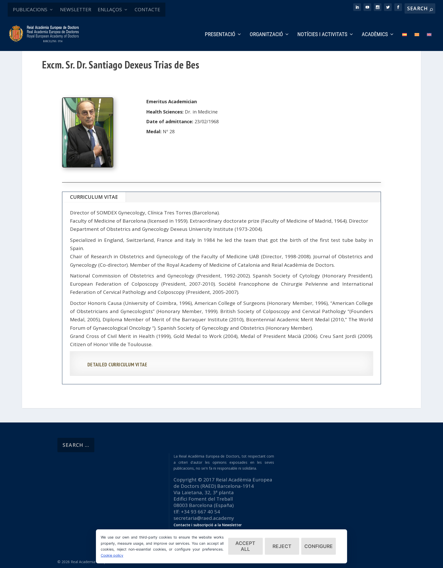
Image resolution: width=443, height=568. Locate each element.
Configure (318, 546)
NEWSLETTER (75, 9)
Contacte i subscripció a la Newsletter (208, 524)
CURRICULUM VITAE (94, 197)
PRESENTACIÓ (220, 34)
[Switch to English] (429, 41)
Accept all (245, 546)
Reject (282, 546)
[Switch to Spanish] (404, 41)
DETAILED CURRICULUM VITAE (117, 364)
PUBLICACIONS (30, 9)
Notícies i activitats (322, 34)
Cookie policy (112, 555)
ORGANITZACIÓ (266, 34)
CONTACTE (147, 9)
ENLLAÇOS (110, 9)
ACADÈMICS (375, 34)
